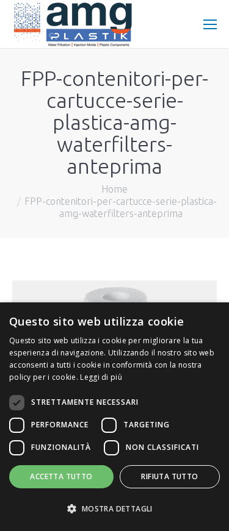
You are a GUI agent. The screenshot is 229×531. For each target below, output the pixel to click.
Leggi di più (101, 377)
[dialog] (114, 416)
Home (114, 189)
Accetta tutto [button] (61, 476)
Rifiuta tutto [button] (169, 476)
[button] (114, 509)
